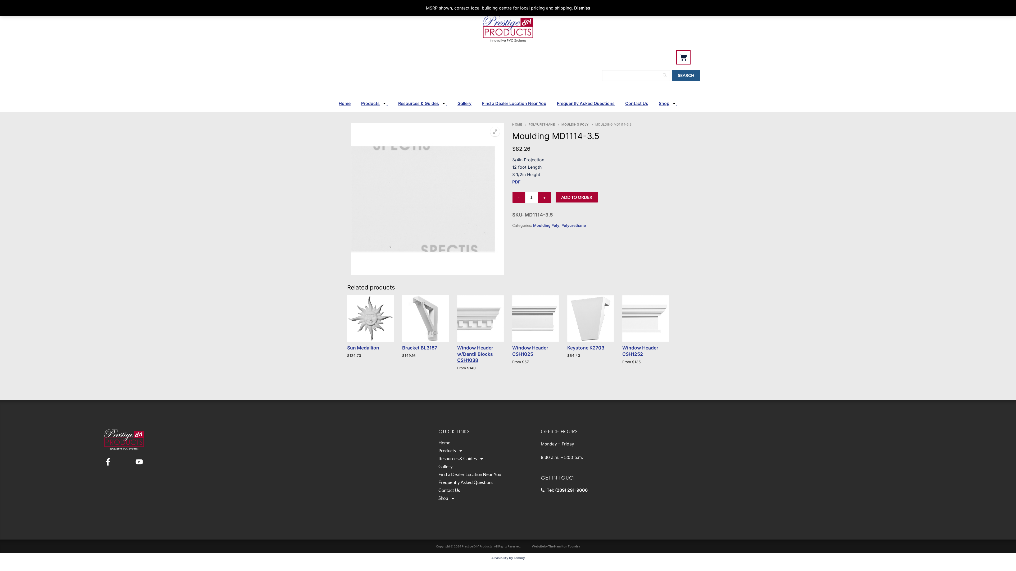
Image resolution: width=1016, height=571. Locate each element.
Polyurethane (542, 124)
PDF (516, 182)
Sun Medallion (363, 348)
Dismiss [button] (582, 8)
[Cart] (683, 57)
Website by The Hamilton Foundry (556, 546)
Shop (664, 103)
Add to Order (576, 197)
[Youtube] (139, 462)
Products (370, 103)
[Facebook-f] (108, 462)
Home (345, 103)
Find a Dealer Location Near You (514, 103)
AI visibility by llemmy (508, 558)
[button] (495, 131)
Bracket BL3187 (419, 348)
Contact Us (636, 103)
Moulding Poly (575, 124)
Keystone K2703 (585, 348)
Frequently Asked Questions (586, 103)
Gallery (464, 103)
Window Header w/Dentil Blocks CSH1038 (475, 354)
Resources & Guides (418, 103)
